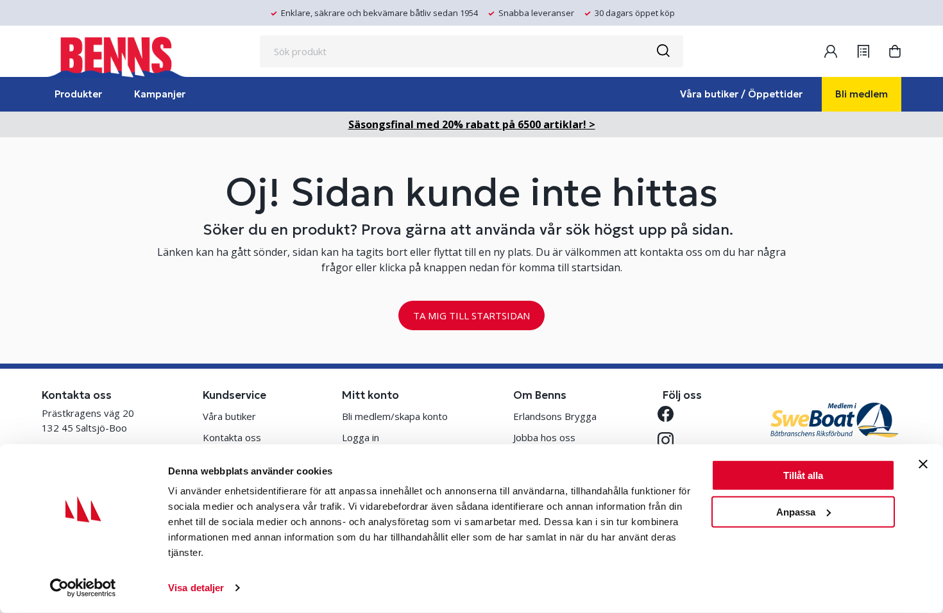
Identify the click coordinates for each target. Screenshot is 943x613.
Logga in (360, 437)
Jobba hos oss (544, 437)
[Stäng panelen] (923, 464)
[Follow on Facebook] (671, 414)
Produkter (78, 94)
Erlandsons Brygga (555, 416)
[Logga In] (830, 51)
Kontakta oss (232, 437)
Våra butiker (229, 416)
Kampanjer (159, 94)
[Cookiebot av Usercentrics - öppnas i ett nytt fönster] (83, 588)
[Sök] (662, 51)
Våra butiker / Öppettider (741, 94)
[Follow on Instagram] (671, 440)
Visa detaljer (196, 587)
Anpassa (795, 511)
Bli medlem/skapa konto (395, 416)
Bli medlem (861, 94)
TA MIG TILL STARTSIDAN (471, 315)
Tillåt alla (803, 475)
